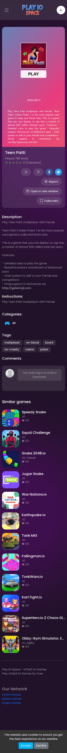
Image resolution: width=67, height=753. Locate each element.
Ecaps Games (11, 703)
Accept (26, 746)
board (49, 343)
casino (29, 349)
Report (53, 182)
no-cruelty (11, 349)
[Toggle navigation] (6, 10)
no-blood (32, 343)
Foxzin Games (11, 695)
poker (44, 349)
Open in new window (44, 191)
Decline (41, 746)
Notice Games (11, 699)
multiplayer (12, 343)
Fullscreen (51, 201)
